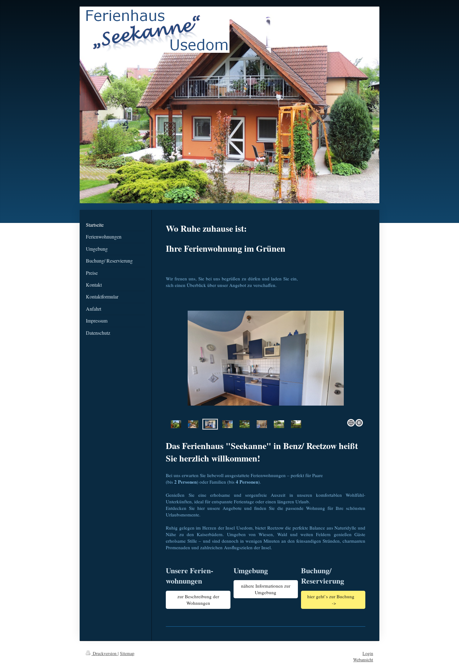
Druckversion (104, 653)
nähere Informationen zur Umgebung (265, 589)
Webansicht (363, 660)
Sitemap (127, 653)
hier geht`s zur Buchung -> (333, 599)
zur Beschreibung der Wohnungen (198, 599)
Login (368, 653)
